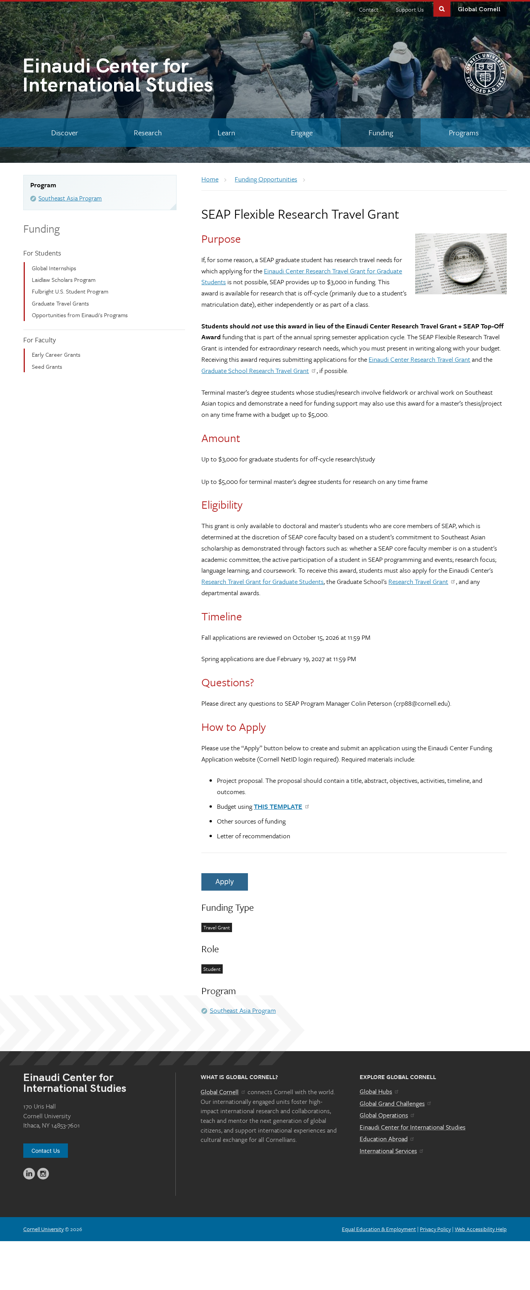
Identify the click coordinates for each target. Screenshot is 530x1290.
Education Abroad (384, 1138)
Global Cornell (479, 9)
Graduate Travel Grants (60, 303)
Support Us (410, 9)
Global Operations (384, 1115)
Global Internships (54, 268)
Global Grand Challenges (392, 1103)
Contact (368, 9)
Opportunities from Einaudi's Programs (80, 315)
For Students (42, 253)
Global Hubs (376, 1091)
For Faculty (39, 340)
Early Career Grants (56, 354)
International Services (388, 1150)
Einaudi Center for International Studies (413, 1127)
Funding (41, 228)
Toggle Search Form (441, 8)
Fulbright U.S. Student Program (70, 291)
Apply (224, 881)
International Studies (117, 77)
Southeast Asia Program (70, 198)
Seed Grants (47, 366)
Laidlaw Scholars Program (63, 279)
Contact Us (45, 1150)
